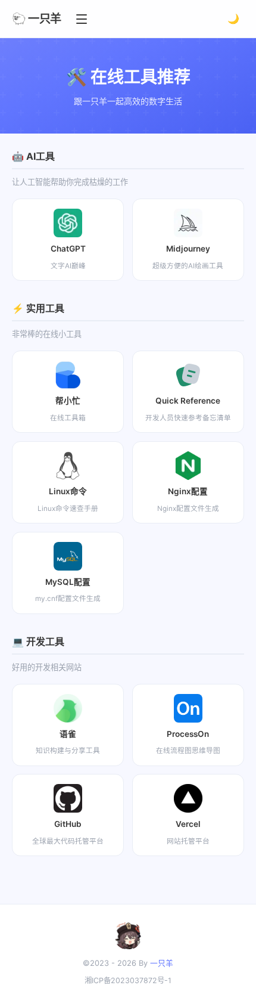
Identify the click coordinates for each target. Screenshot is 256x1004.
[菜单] (81, 19)
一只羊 (161, 963)
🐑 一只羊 (36, 18)
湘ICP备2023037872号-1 (128, 980)
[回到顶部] (227, 981)
